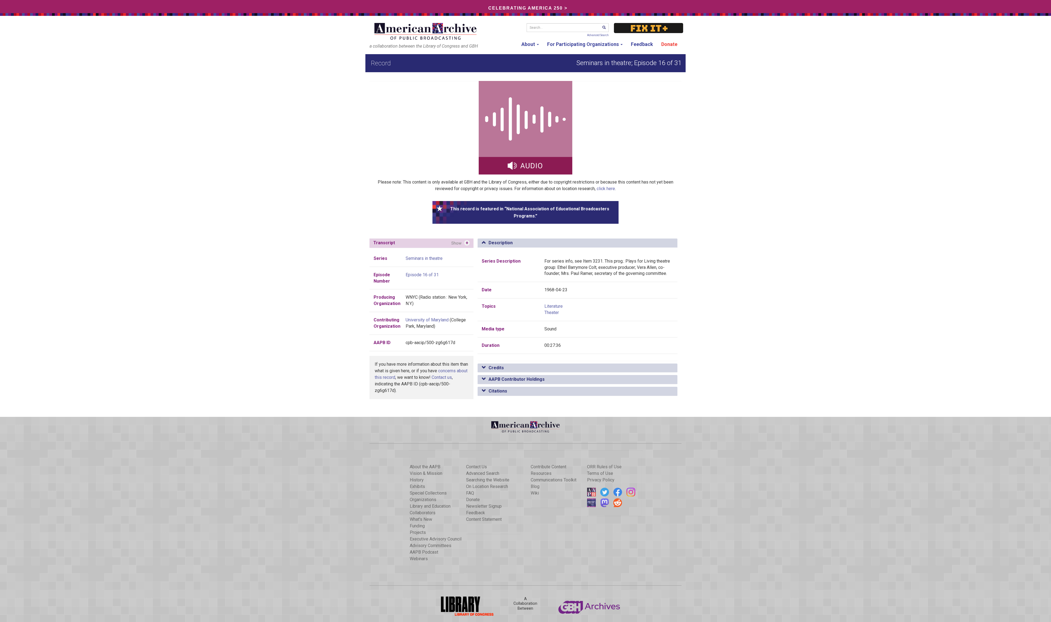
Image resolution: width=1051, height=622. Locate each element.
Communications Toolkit (553, 480)
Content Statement (484, 519)
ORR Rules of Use (604, 466)
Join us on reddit (617, 502)
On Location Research (487, 486)
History (417, 480)
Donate (669, 44)
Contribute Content (548, 466)
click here (606, 188)
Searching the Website (487, 480)
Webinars (419, 558)
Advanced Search (598, 35)
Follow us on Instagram (630, 492)
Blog (535, 486)
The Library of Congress (461, 606)
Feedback (642, 44)
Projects (418, 532)
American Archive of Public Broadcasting (426, 31)
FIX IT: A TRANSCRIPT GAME (648, 28)
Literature (553, 306)
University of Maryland (427, 319)
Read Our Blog (591, 492)
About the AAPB (425, 466)
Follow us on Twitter (604, 492)
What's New (421, 519)
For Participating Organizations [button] (583, 44)
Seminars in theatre (424, 258)
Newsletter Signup (484, 506)
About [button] (528, 44)
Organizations (423, 499)
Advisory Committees (430, 545)
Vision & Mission (426, 473)
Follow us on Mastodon (604, 502)
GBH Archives (590, 606)
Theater (551, 312)
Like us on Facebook (617, 492)
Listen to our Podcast (591, 502)
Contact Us (476, 466)
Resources (541, 473)
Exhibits (417, 486)
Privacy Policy (600, 480)
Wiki (535, 493)
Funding (417, 525)
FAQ (470, 493)
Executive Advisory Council (435, 539)
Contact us (442, 377)
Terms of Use (600, 473)
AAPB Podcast (424, 552)
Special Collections (428, 493)
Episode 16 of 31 (422, 274)
